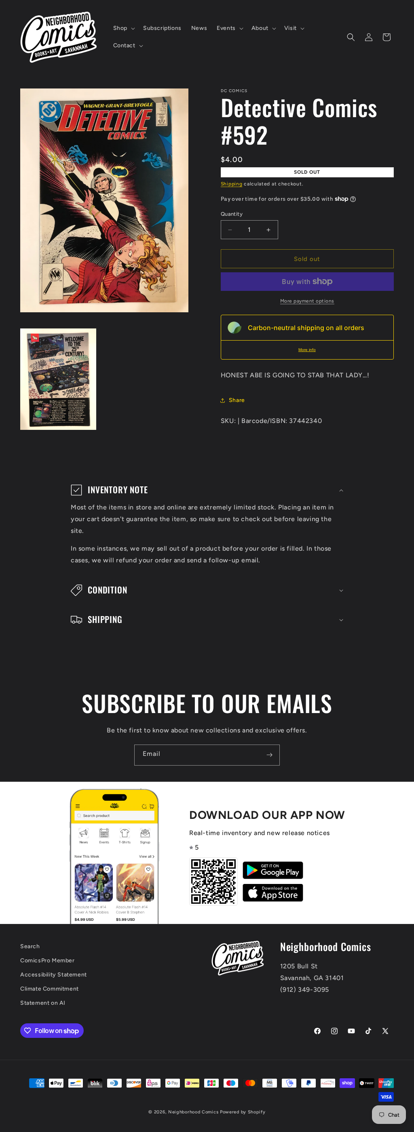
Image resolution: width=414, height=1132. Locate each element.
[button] (123, 28)
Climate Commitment (49, 988)
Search (30, 946)
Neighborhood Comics (193, 1112)
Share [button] (237, 400)
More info (307, 349)
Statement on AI (42, 1002)
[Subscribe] (269, 755)
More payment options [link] (307, 301)
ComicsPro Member (47, 960)
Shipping (232, 184)
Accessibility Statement (53, 974)
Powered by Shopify (243, 1112)
